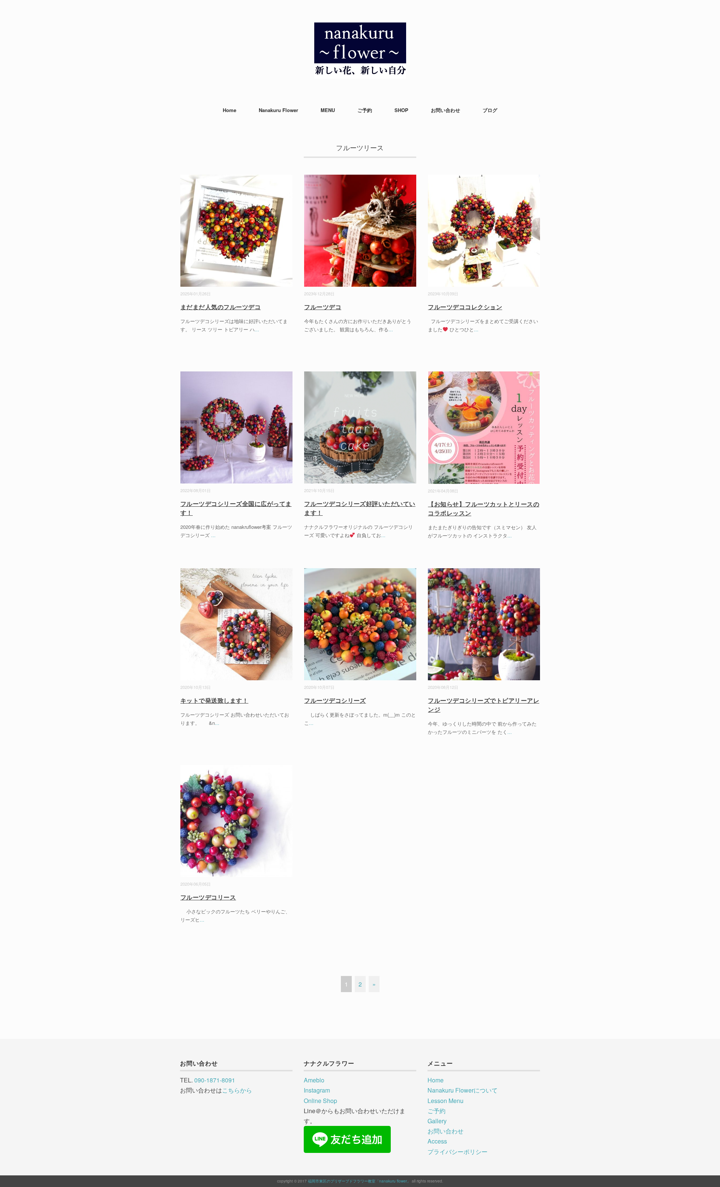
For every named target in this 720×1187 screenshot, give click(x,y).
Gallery (437, 1121)
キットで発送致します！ (214, 700)
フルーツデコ (322, 306)
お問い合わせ (445, 110)
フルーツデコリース (208, 897)
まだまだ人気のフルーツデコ (220, 306)
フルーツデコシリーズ (335, 700)
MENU (328, 110)
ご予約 (364, 110)
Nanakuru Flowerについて (463, 1090)
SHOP (401, 110)
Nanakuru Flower (278, 110)
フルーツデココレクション (465, 306)
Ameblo (314, 1080)
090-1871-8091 (214, 1080)
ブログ (490, 110)
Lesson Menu (446, 1100)
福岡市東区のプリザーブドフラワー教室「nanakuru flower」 (359, 1181)
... (257, 329)
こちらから (237, 1090)
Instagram (317, 1090)
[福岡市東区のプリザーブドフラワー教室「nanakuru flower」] (360, 28)
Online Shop (320, 1100)
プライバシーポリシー (458, 1151)
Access (437, 1141)
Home (229, 110)
